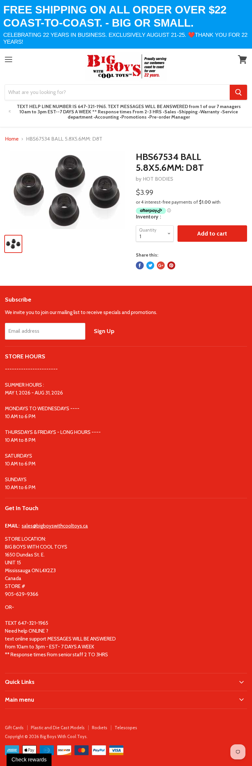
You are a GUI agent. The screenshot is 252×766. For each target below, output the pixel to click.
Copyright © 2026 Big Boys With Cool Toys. (46, 736)
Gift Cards (14, 727)
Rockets (99, 727)
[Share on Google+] (161, 265)
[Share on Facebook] (140, 265)
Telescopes (126, 727)
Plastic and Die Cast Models (58, 727)
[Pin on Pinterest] (171, 265)
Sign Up (104, 331)
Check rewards (29, 759)
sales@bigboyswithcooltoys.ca (55, 526)
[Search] (238, 92)
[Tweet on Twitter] (150, 265)
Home (12, 139)
